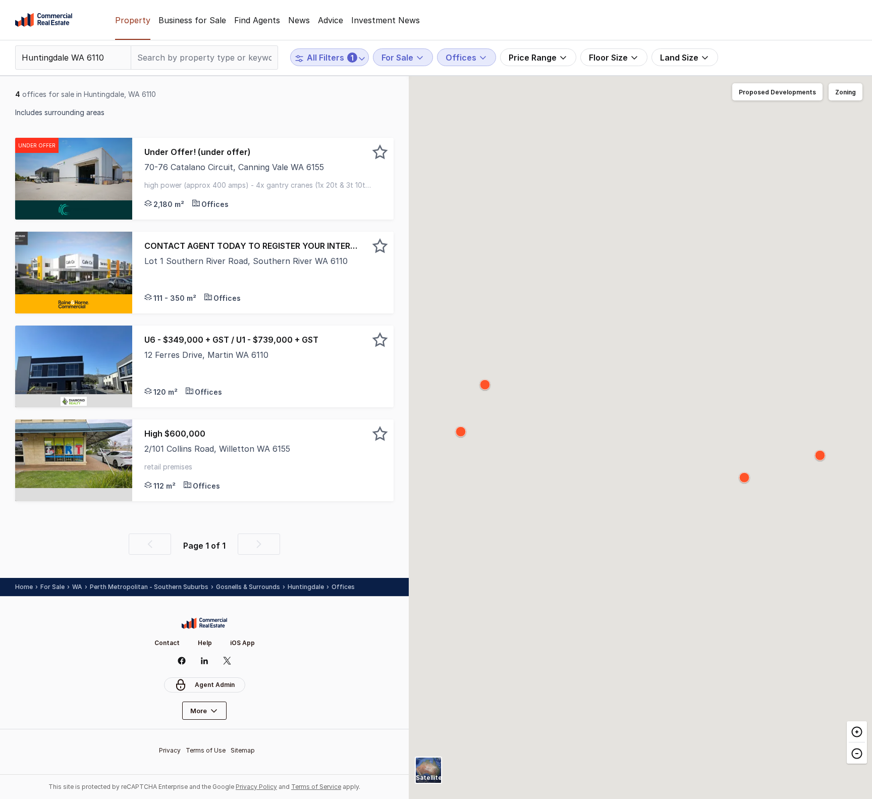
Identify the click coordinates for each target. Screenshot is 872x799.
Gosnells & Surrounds (248, 587)
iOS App (242, 643)
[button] (263, 179)
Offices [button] (343, 587)
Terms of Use (206, 750)
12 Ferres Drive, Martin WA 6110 (206, 355)
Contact (167, 643)
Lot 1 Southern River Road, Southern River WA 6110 (246, 261)
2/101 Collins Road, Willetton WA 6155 (217, 449)
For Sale (52, 587)
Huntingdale (306, 587)
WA (77, 587)
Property (132, 20)
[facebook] (182, 660)
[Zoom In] (857, 731)
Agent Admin (215, 684)
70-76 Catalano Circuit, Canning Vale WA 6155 (234, 167)
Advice (330, 20)
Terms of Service (316, 786)
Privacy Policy (256, 786)
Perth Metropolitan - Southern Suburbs (149, 587)
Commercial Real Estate (43, 20)
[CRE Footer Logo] (204, 623)
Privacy (170, 750)
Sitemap (243, 750)
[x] (227, 660)
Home (24, 587)
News (299, 20)
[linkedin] (204, 660)
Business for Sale (192, 20)
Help (205, 643)
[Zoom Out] (857, 753)
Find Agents (257, 20)
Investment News (385, 20)
